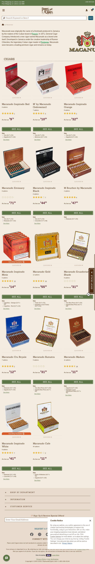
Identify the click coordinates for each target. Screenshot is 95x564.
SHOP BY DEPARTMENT (22, 492)
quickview (16, 97)
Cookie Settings (55, 536)
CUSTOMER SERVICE (21, 506)
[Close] (90, 520)
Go (90, 18)
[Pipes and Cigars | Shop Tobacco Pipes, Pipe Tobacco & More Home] (47, 12)
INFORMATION (17, 499)
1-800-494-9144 (89, 2)
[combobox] (44, 18)
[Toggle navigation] (3, 10)
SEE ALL (16, 129)
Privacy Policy (81, 549)
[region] (70, 533)
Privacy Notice (67, 543)
